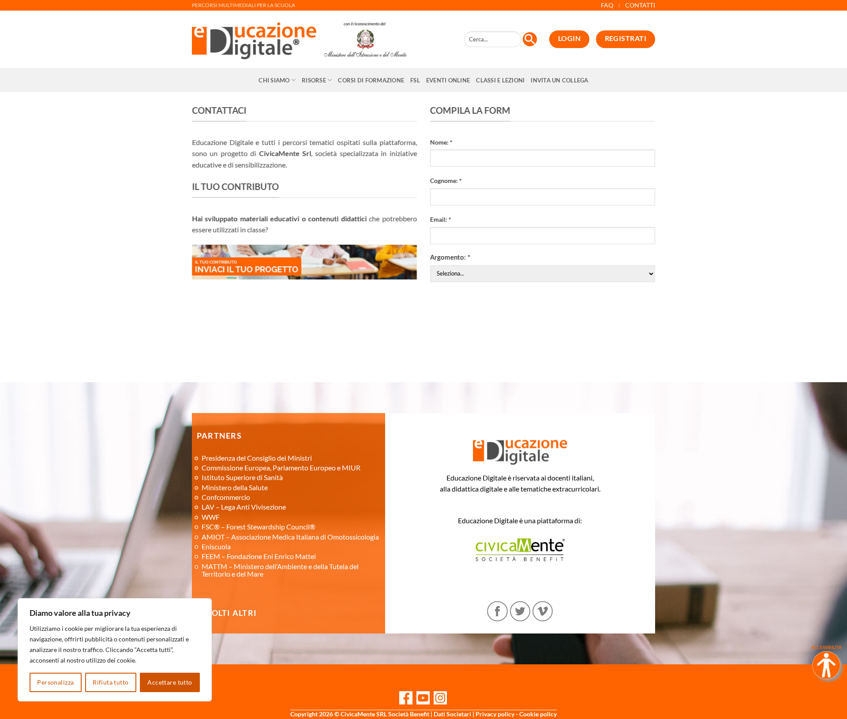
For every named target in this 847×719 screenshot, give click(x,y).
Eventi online (448, 80)
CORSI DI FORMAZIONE (371, 80)
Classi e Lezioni (500, 80)
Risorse (314, 80)
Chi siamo (274, 80)
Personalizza (55, 682)
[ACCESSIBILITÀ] (826, 665)
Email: (440, 219)
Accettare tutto (169, 682)
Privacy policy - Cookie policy (516, 714)
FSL (415, 80)
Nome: (441, 142)
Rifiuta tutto (110, 682)
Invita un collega (559, 80)
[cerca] (530, 39)
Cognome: (446, 180)
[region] (115, 649)
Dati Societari (452, 714)
